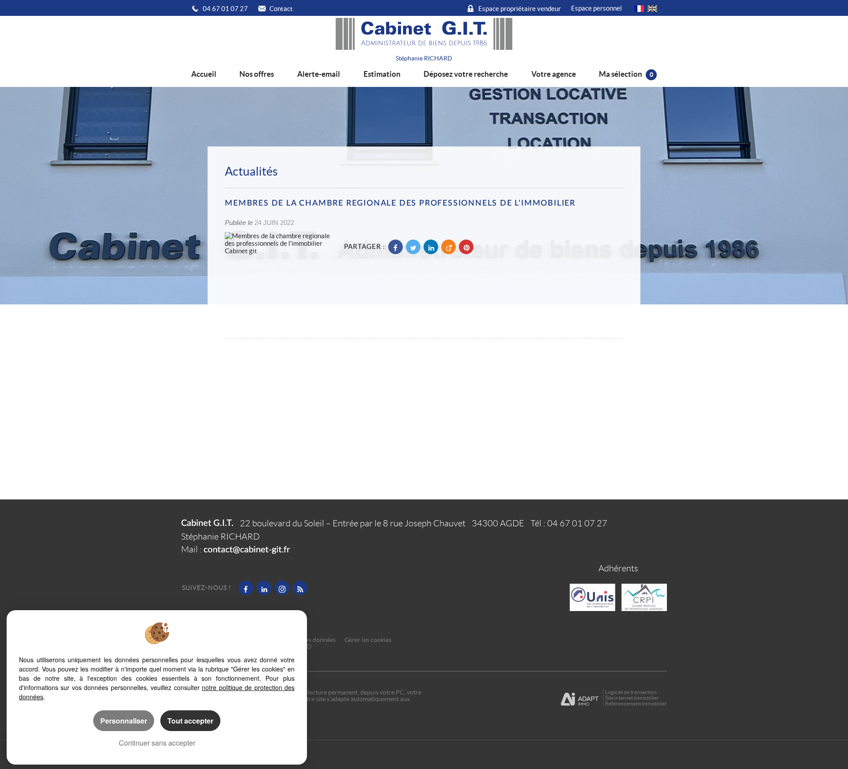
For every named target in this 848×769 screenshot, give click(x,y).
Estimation (382, 74)
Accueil (203, 74)
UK (652, 8)
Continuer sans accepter (157, 743)
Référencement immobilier (636, 703)
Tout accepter (190, 721)
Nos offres (256, 74)
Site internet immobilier (632, 698)
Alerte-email (318, 74)
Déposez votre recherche (466, 74)
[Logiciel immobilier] (582, 698)
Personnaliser (123, 721)
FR (639, 8)
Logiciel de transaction (631, 692)
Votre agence (553, 74)
